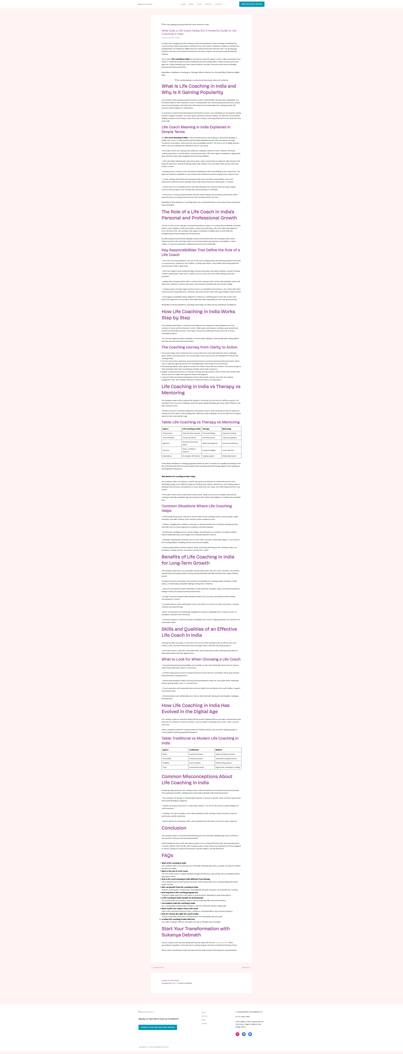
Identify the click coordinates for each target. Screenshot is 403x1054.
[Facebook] (250, 1034)
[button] (251, 4)
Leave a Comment (168, 38)
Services (208, 4)
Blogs (204, 1020)
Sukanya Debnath (222, 942)
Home (183, 4)
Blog (199, 4)
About (191, 4)
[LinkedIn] (244, 1034)
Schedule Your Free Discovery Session (158, 1027)
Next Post (247, 967)
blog (177, 38)
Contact (218, 4)
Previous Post (157, 967)
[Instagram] (237, 1034)
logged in (174, 983)
